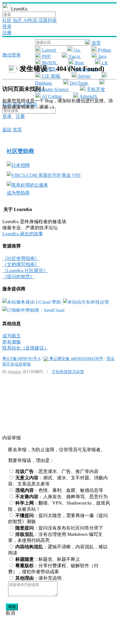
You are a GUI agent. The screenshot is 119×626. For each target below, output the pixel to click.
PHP (46, 56)
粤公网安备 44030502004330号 (75, 358)
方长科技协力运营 (68, 371)
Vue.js (74, 56)
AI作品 (30, 20)
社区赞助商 (20, 151)
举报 (12, 607)
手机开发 (95, 89)
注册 (7, 32)
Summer (14, 371)
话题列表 (47, 20)
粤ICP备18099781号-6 (21, 358)
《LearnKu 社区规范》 (25, 270)
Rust (79, 62)
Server (84, 76)
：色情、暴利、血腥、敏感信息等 (59, 490)
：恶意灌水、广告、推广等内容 (56, 471)
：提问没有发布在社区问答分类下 (59, 527)
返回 (7, 129)
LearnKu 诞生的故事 (22, 233)
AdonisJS (88, 96)
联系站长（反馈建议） (25, 347)
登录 (7, 26)
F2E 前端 (51, 76)
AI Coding (52, 96)
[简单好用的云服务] (27, 185)
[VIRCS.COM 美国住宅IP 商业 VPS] (44, 175)
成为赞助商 (18, 192)
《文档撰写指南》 (20, 264)
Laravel (49, 50)
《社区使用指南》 (20, 258)
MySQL (49, 62)
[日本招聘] (18, 165)
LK (104, 62)
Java (101, 56)
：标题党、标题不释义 (47, 559)
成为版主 (11, 335)
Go (77, 50)
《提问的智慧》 (18, 276)
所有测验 (11, 341)
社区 (7, 20)
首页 (95, 43)
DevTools (79, 83)
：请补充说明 (38, 578)
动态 (18, 20)
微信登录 (11, 54)
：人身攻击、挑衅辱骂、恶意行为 (61, 496)
